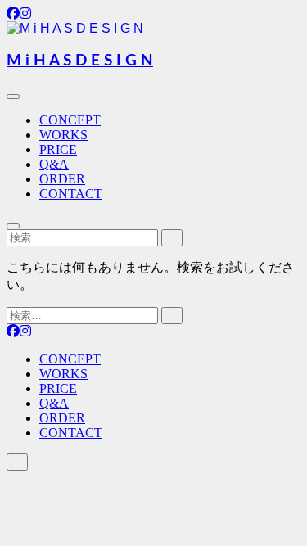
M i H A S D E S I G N (80, 61)
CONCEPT (70, 120)
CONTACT (70, 194)
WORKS (63, 135)
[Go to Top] (17, 462)
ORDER (62, 179)
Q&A (54, 164)
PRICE (58, 149)
